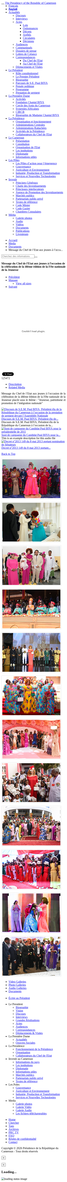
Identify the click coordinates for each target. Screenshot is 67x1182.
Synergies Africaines (27, 108)
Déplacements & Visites (29, 1033)
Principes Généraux (27, 182)
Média (12, 214)
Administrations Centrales (30, 124)
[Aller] (35, 257)
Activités (21, 99)
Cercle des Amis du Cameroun (33, 105)
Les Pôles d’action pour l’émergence (36, 163)
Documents (22, 227)
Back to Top (8, 453)
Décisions (28, 41)
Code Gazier (23, 208)
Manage (13, 280)
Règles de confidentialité (22, 1138)
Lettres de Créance (26, 54)
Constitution (22, 144)
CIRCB (20, 111)
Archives (14, 1129)
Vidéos (20, 224)
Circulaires (29, 37)
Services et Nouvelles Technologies (36, 176)
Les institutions (24, 150)
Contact (13, 1142)
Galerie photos (24, 218)
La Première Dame (19, 95)
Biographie (22, 79)
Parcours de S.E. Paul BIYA (32, 83)
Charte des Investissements (31, 185)
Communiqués (24, 47)
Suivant (13, 286)
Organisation (23, 1052)
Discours (21, 15)
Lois (25, 25)
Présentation (22, 140)
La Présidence (16, 118)
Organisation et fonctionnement (33, 121)
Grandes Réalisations (27, 1020)
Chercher (14, 1122)
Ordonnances (30, 28)
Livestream (22, 234)
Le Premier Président (27, 76)
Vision (19, 1010)
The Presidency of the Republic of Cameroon (30, 2)
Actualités (14, 12)
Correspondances (25, 57)
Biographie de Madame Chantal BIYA (37, 115)
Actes (19, 21)
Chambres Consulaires (28, 211)
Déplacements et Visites (29, 66)
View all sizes (23, 283)
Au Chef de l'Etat (33, 63)
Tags (11, 1126)
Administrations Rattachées (31, 128)
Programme (22, 89)
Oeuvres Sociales (25, 1042)
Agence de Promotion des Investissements (39, 192)
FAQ (11, 1135)
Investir (13, 179)
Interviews (22, 18)
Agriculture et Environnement (32, 169)
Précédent (14, 277)
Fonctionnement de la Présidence (34, 1049)
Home (12, 1119)
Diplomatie (22, 153)
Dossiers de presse (26, 50)
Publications (22, 230)
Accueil (13, 240)
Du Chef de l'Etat (33, 60)
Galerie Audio (24, 1110)
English (13, 9)
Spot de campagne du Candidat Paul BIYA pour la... (30, 434)
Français (13, 5)
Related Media (17, 387)
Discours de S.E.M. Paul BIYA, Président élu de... (29, 418)
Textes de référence (27, 201)
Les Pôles (14, 160)
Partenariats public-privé (29, 198)
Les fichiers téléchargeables (31, 1113)
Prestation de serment (28, 92)
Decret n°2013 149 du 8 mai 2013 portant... (26, 447)
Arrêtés (27, 34)
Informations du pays (27, 1062)
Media (12, 243)
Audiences (22, 44)
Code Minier (23, 205)
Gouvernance (23, 166)
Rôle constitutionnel (27, 73)
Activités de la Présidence (30, 131)
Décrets (27, 31)
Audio (19, 221)
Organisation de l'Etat (28, 147)
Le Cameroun (16, 137)
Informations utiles (26, 156)
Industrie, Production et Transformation (38, 173)
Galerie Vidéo (23, 1107)
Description (15, 384)
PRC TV (14, 1132)
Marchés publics (25, 195)
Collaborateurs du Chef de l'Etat (34, 134)
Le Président (16, 70)
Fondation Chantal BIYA (30, 102)
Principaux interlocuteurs (30, 189)
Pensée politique (25, 86)
